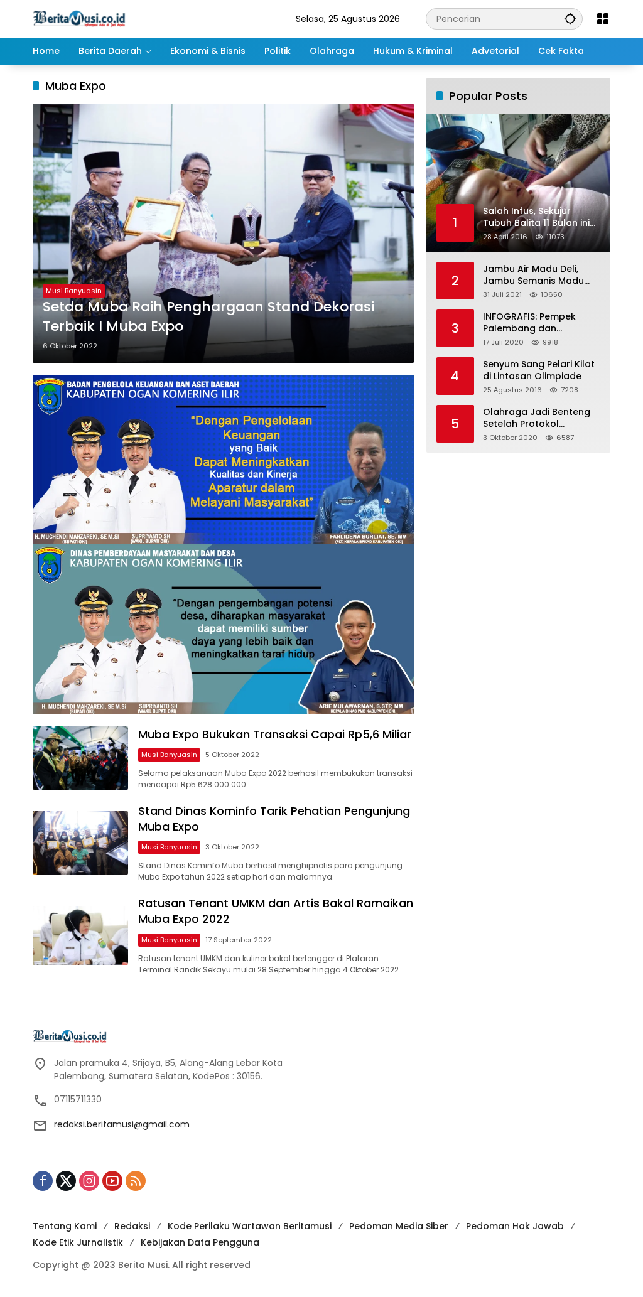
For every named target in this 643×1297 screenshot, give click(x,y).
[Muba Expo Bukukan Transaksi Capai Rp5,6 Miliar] (80, 758)
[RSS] (136, 1181)
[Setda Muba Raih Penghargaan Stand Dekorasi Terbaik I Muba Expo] (223, 233)
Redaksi (132, 1226)
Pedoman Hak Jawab (515, 1226)
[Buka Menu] (602, 18)
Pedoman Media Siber (398, 1226)
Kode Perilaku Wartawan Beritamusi (250, 1226)
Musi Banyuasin (74, 291)
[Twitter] (66, 1181)
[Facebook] (43, 1181)
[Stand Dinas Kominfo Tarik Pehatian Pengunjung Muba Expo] (80, 843)
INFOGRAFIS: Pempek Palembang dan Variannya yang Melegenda (529, 323)
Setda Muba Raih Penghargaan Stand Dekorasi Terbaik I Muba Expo (208, 317)
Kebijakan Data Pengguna (200, 1242)
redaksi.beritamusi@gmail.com (122, 1124)
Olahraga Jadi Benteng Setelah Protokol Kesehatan (536, 418)
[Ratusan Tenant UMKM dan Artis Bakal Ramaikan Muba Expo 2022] (80, 935)
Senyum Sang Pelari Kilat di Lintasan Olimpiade (539, 370)
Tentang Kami (65, 1226)
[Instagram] (89, 1181)
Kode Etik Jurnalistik (78, 1242)
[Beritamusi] (79, 18)
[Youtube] (112, 1181)
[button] (570, 18)
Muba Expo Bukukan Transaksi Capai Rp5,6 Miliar (274, 734)
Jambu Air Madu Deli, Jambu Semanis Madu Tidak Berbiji (533, 275)
